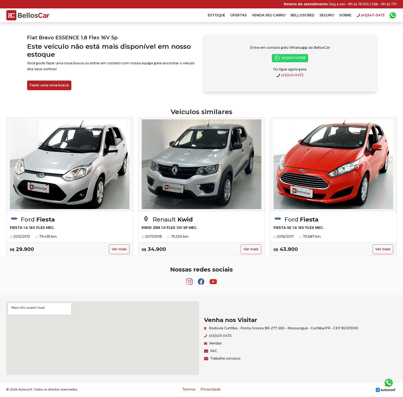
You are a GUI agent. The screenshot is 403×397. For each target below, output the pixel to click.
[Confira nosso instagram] (190, 280)
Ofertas (238, 15)
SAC (213, 351)
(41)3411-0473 (292, 75)
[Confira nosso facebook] (201, 280)
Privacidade (210, 389)
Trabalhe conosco (225, 358)
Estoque (216, 15)
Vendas (215, 343)
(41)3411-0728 (293, 58)
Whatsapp (393, 15)
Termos (188, 389)
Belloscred (302, 15)
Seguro (326, 15)
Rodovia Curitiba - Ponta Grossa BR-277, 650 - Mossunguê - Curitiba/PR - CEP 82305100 (283, 328)
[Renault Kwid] (201, 164)
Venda (269, 15)
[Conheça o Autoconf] (385, 390)
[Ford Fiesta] (70, 164)
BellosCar (27, 15)
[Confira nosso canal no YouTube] (213, 280)
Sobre (345, 15)
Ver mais (119, 249)
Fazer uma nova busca (49, 85)
